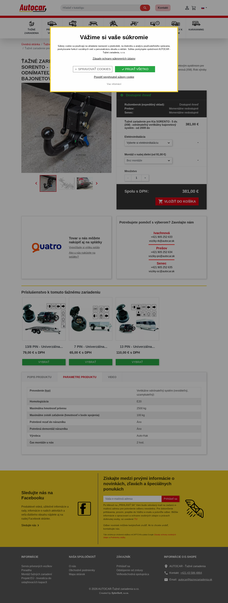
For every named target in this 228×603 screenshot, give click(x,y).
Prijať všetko (135, 69)
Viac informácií (114, 84)
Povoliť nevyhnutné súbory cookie (114, 77)
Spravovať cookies (93, 69)
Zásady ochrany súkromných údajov (114, 58)
